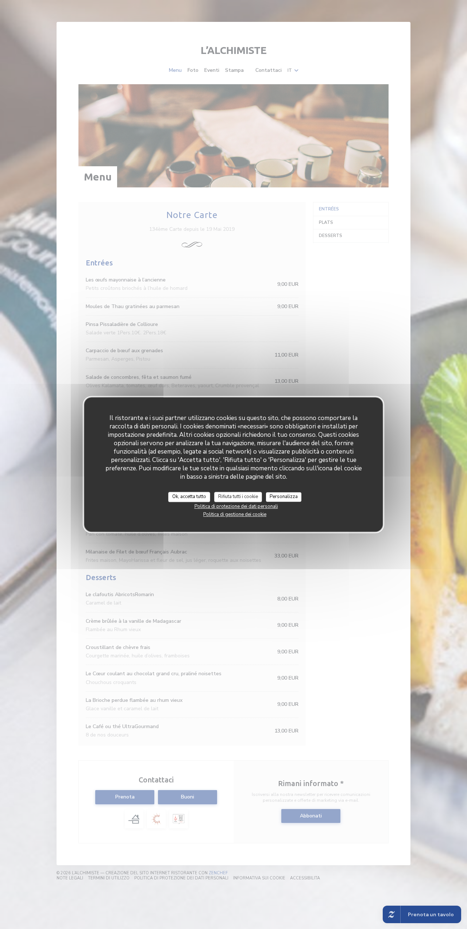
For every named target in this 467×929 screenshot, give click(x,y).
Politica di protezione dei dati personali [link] (236, 506)
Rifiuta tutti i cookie (238, 496)
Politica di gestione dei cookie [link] (234, 514)
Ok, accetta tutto (189, 496)
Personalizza (284, 496)
